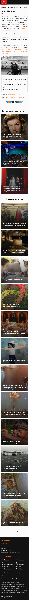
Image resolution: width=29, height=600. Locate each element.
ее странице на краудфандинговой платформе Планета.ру (14, 51)
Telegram (6, 82)
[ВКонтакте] (7, 102)
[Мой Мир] (11, 102)
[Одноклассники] (9, 102)
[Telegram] (22, 102)
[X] (13, 102)
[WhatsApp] (20, 102)
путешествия (21, 7)
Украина (21, 94)
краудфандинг (10, 97)
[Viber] (18, 102)
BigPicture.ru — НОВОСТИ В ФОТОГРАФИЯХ (13, 576)
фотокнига (20, 97)
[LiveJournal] (16, 102)
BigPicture (11, 7)
